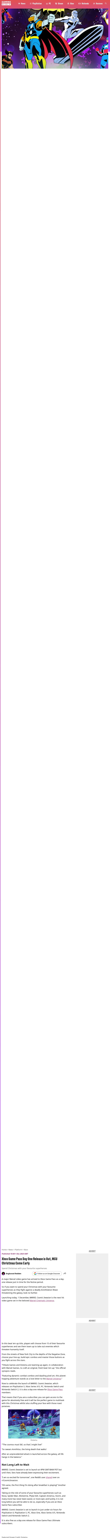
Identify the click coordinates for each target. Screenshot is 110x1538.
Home (4, 1249)
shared (49, 1477)
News (10, 1249)
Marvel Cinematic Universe (42, 1300)
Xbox (26, 1249)
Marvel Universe (53, 1378)
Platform (18, 1249)
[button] (64, 1273)
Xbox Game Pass (55, 1389)
